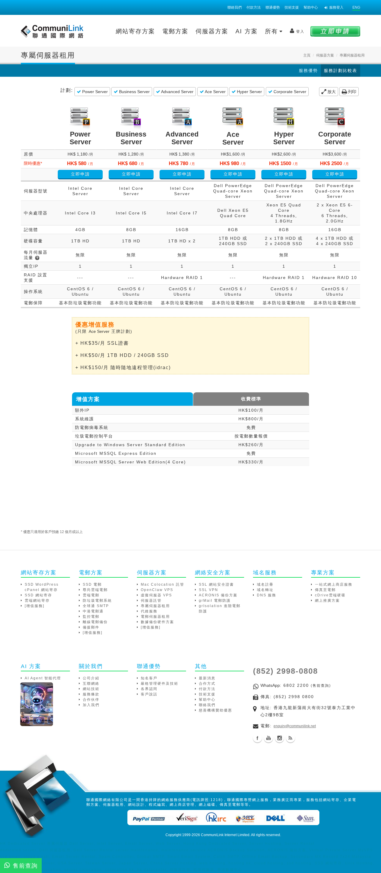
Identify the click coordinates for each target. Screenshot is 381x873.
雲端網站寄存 (37, 600)
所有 (272, 31)
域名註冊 (265, 584)
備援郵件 (91, 627)
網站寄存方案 (135, 31)
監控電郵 (91, 617)
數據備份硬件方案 (157, 622)
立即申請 (80, 174)
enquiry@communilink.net (295, 726)
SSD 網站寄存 (38, 595)
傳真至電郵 (325, 590)
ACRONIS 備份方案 (218, 595)
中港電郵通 (93, 611)
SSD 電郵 (92, 584)
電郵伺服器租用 (155, 617)
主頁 (306, 55)
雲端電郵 (91, 595)
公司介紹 (91, 678)
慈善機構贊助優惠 (215, 710)
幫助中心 (311, 7)
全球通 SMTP (96, 606)
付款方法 (253, 7)
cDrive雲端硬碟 (330, 595)
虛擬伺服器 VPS (156, 595)
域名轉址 (265, 590)
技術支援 (292, 7)
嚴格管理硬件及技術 (159, 683)
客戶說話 (149, 694)
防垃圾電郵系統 (97, 600)
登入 (300, 31)
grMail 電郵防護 (215, 600)
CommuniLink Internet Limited (225, 835)
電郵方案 (175, 31)
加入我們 (91, 705)
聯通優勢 (273, 7)
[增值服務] (34, 606)
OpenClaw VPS (157, 590)
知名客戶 (149, 678)
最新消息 (207, 678)
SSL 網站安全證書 (216, 584)
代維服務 (149, 611)
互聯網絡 (91, 683)
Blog (290, 737)
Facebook (257, 737)
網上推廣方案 (327, 600)
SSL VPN (208, 590)
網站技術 (91, 689)
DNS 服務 (266, 595)
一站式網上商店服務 (333, 584)
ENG (356, 7)
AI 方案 (246, 31)
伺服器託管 (151, 600)
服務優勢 (308, 70)
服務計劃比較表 (340, 70)
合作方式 (207, 683)
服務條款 (91, 694)
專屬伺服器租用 (155, 606)
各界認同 (149, 689)
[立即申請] (335, 31)
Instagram (279, 737)
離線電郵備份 (95, 622)
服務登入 (336, 7)
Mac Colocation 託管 (162, 584)
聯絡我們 (234, 7)
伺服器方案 (212, 31)
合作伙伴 (91, 700)
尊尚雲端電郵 (95, 590)
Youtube (268, 737)
